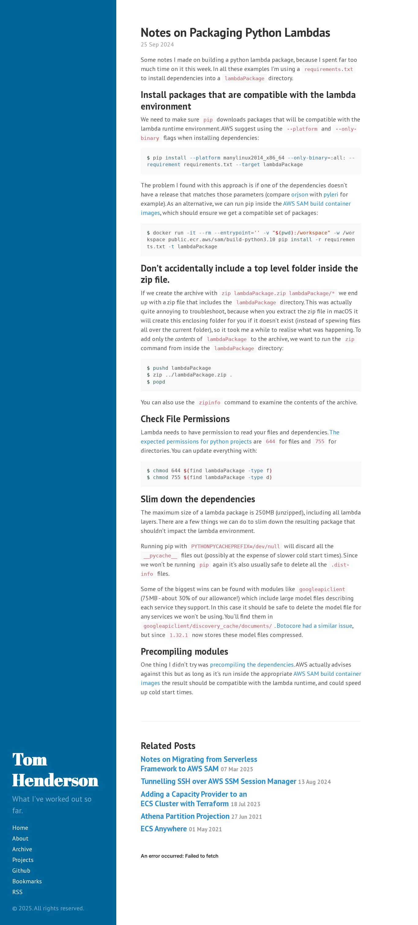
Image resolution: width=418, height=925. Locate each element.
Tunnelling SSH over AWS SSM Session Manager (236, 781)
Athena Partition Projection (201, 816)
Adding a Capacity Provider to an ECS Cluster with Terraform (200, 798)
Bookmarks (27, 881)
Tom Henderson (55, 769)
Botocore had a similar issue (314, 626)
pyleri (330, 194)
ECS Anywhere (181, 828)
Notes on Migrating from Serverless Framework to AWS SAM (199, 763)
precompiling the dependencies (252, 664)
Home (20, 828)
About (20, 838)
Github (21, 870)
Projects (23, 860)
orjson (299, 194)
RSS (17, 892)
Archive (22, 849)
